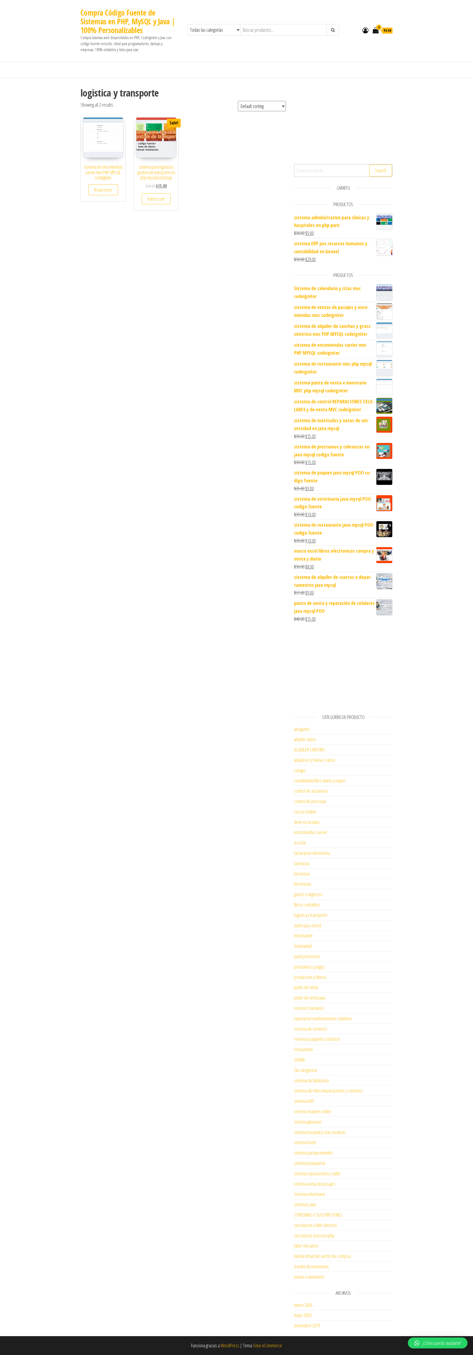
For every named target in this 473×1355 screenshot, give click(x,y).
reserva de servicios (310, 1028)
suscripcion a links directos (315, 1225)
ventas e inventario (309, 1277)
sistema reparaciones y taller (317, 1173)
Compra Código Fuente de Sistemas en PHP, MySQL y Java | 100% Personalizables (127, 21)
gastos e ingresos (308, 894)
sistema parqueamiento (313, 1152)
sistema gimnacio (308, 1121)
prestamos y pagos (309, 966)
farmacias (302, 863)
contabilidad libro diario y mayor (319, 780)
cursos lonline (305, 811)
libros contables (307, 904)
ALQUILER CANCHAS (309, 749)
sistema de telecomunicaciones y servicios (328, 1090)
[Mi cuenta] (365, 30)
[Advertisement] (343, 120)
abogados (302, 729)
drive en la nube (307, 822)
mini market (303, 935)
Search (380, 170)
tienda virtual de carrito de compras (322, 1256)
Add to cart (156, 199)
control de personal (310, 801)
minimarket (303, 946)
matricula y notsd (307, 925)
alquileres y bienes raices (314, 760)
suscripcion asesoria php (314, 1235)
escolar (300, 842)
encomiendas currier (310, 832)
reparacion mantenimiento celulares (323, 1018)
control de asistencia (310, 791)
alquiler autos (305, 739)
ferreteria (302, 873)
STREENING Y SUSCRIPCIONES (318, 1214)
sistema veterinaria (309, 1194)
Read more (103, 190)
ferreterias (303, 884)
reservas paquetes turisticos (317, 1039)
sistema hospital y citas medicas (320, 1132)
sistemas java (305, 1204)
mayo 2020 (302, 1315)
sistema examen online (312, 1111)
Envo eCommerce (267, 1345)
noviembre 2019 (307, 1325)
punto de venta (306, 987)
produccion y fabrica (310, 977)
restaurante (303, 1049)
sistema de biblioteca (311, 1080)
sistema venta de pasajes (314, 1184)
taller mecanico (306, 1245)
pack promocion (307, 956)
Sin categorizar (305, 1070)
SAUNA (299, 1059)
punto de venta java (309, 997)
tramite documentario (311, 1266)
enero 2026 (303, 1305)
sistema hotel (305, 1142)
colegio (299, 770)
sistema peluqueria (309, 1163)
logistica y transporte (310, 915)
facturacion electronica (312, 853)
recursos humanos (309, 1008)
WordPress (230, 1345)
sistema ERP (304, 1101)
